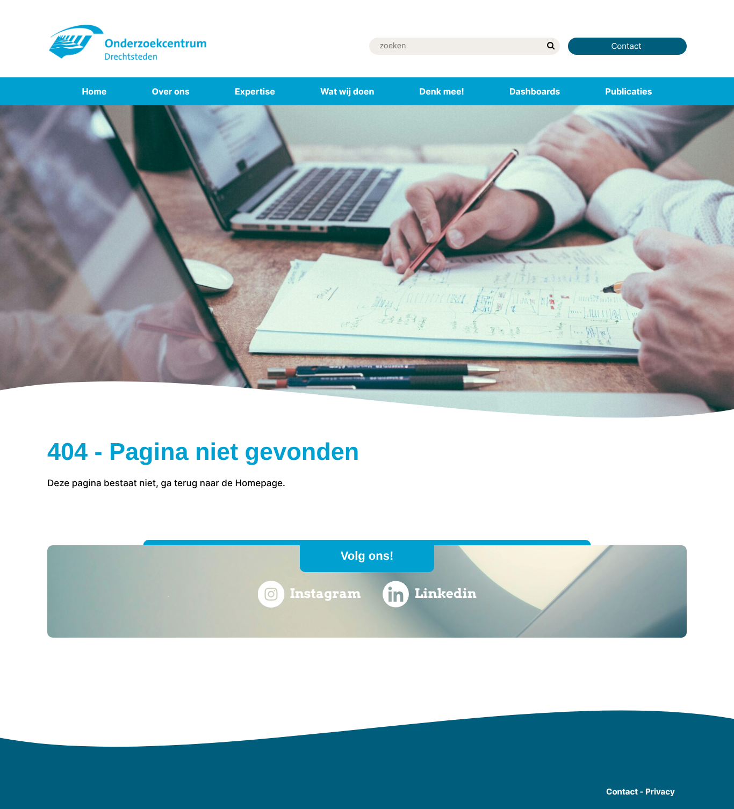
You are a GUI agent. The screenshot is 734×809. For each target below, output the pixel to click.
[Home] (127, 61)
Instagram (325, 593)
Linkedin (446, 593)
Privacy (660, 791)
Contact (627, 46)
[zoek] (550, 46)
